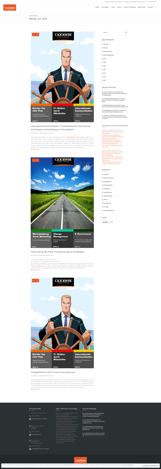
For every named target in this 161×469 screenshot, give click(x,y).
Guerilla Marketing (107, 155)
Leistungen (105, 7)
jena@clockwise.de (36, 434)
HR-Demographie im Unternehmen (112, 142)
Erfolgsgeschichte (108, 185)
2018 (104, 69)
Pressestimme (107, 203)
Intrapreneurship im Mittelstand (111, 135)
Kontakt (150, 7)
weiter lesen (35, 149)
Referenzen (141, 7)
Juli (35, 34)
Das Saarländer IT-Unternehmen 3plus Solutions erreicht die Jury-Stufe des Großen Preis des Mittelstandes (114, 93)
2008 (34, 15)
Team (113, 7)
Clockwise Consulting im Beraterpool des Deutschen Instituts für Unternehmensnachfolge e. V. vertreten (115, 117)
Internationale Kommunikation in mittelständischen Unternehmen (111, 162)
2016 (104, 76)
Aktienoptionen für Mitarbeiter (111, 140)
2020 (104, 62)
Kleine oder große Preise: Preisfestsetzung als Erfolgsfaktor (58, 252)
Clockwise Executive (45, 133)
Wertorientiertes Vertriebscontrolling (112, 152)
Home (97, 7)
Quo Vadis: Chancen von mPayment (112, 157)
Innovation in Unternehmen (110, 143)
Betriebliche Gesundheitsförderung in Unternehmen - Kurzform (113, 137)
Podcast (105, 48)
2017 (104, 73)
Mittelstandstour (107, 51)
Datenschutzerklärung (128, 464)
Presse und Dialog (130, 7)
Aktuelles (105, 44)
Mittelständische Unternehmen (76, 137)
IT (47, 380)
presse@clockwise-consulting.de (39, 418)
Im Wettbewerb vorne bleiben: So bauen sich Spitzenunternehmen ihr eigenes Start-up (114, 111)
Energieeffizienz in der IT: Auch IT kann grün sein (53, 372)
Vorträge (106, 207)
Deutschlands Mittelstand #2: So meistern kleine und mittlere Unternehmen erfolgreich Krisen (113, 100)
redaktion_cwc (35, 133)
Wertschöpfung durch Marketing (111, 153)
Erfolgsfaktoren (108, 181)
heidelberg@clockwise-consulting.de (40, 448)
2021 (104, 58)
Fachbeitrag (107, 188)
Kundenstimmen (108, 192)
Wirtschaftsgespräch (108, 55)
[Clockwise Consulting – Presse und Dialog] (9, 7)
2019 (104, 66)
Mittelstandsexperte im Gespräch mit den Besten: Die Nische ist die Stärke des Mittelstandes (115, 106)
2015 (104, 80)
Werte (119, 7)
